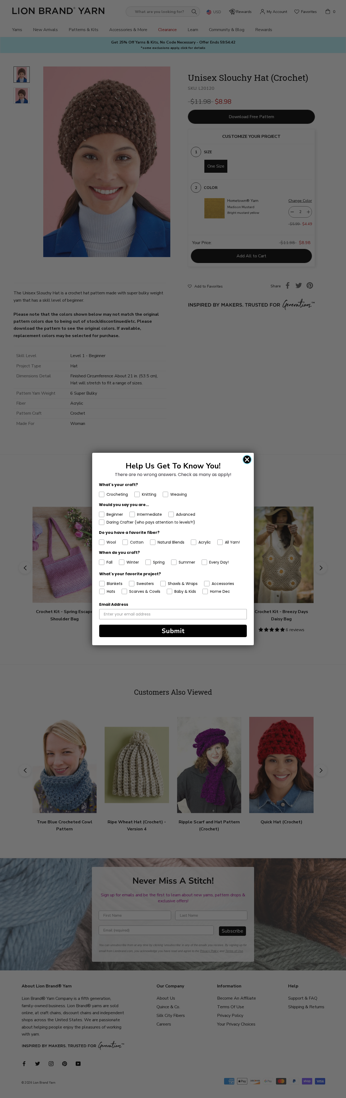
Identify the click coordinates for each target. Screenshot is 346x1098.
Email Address (113, 604)
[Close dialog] (247, 459)
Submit (173, 631)
